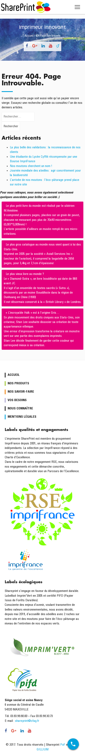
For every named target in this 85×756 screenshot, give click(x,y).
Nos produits (18, 383)
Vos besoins (17, 400)
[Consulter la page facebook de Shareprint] (27, 46)
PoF (62, 744)
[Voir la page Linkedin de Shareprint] (22, 731)
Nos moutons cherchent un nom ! (31, 166)
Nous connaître (20, 408)
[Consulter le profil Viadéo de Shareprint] (57, 46)
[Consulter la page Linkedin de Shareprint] (43, 46)
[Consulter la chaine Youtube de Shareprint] (50, 46)
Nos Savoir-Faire (21, 391)
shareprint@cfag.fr (27, 721)
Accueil (29, 36)
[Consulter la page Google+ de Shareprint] (34, 46)
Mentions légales (22, 417)
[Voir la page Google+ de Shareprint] (13, 731)
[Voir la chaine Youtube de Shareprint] (28, 731)
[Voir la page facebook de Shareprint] (7, 731)
